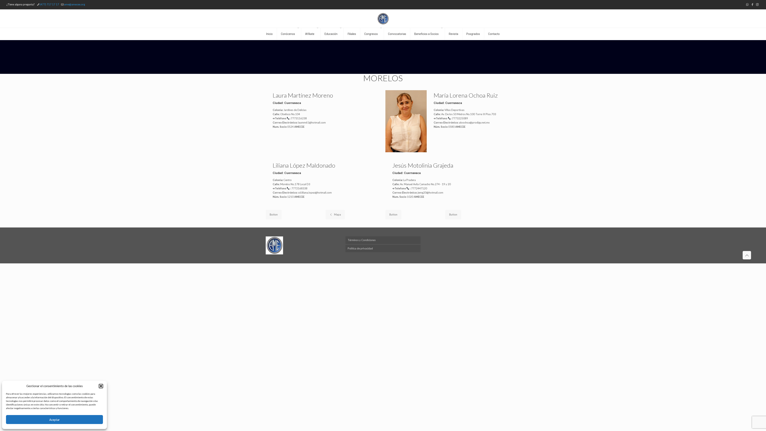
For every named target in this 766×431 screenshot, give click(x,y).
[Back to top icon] (747, 255)
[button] (101, 386)
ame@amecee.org (74, 4)
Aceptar (54, 419)
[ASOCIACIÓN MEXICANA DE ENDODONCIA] (383, 18)
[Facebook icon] (752, 4)
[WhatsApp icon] (747, 4)
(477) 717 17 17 (49, 4)
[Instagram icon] (757, 4)
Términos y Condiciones (362, 240)
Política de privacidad (360, 248)
